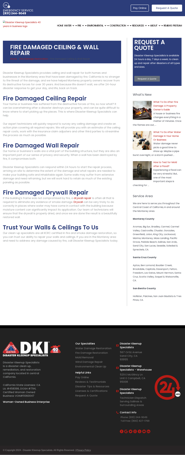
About (153, 25)
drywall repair (82, 198)
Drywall (78, 202)
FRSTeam (177, 25)
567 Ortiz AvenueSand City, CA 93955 (131, 355)
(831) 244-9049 (14, 13)
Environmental (95, 25)
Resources (138, 25)
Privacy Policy (83, 450)
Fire (79, 25)
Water (67, 25)
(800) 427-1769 (140, 421)
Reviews (168, 25)
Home (60, 25)
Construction (118, 25)
